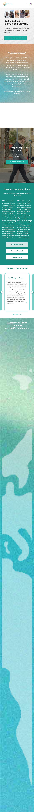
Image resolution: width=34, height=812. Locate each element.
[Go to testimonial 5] (19, 314)
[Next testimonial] (32, 292)
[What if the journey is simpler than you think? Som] (24, 209)
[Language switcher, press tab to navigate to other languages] (30, 4)
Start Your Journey (15, 38)
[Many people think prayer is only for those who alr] (9, 209)
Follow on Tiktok (17, 257)
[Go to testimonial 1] (13, 314)
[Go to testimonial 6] (20, 314)
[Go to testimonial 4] (17, 314)
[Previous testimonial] (1, 292)
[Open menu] (26, 4)
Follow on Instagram (17, 244)
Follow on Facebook (17, 251)
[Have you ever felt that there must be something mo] (24, 229)
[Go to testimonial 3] (16, 314)
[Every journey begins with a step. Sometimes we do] (9, 229)
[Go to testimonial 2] (14, 314)
